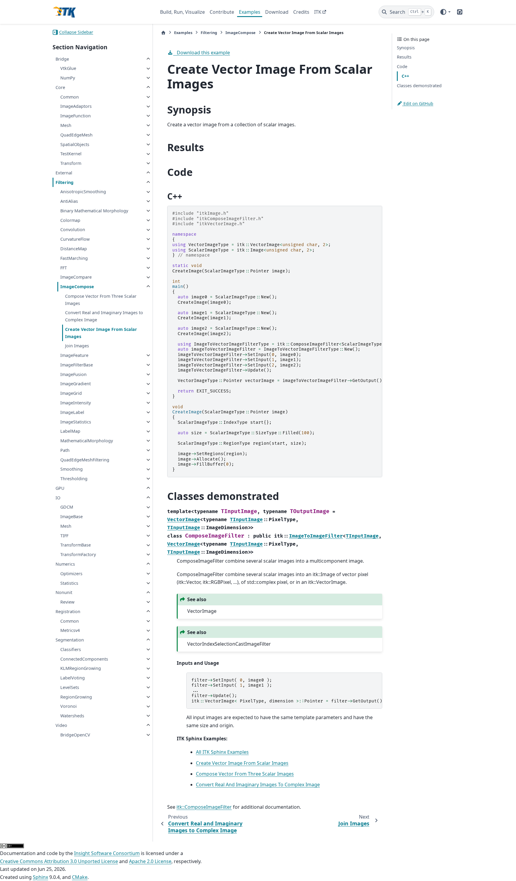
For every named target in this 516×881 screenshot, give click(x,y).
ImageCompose (77, 286)
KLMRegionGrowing (80, 668)
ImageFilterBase (76, 365)
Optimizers (71, 573)
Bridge (62, 59)
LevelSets (69, 687)
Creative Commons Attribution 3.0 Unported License (59, 861)
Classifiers (70, 649)
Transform (70, 163)
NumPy (67, 78)
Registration (68, 611)
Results (404, 57)
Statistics (69, 583)
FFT (63, 268)
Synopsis (406, 47)
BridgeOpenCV (75, 735)
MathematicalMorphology (86, 440)
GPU (60, 488)
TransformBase (75, 545)
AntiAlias (69, 201)
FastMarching (74, 258)
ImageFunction (75, 116)
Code (402, 66)
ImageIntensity (75, 403)
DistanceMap (73, 248)
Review (67, 602)
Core (60, 87)
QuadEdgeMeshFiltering (84, 460)
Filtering (64, 182)
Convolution (72, 230)
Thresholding (73, 478)
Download (276, 12)
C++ (405, 76)
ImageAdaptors (76, 106)
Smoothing (71, 469)
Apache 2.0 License (150, 861)
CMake (79, 877)
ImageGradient (75, 384)
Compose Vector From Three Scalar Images (100, 299)
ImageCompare (76, 277)
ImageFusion (73, 374)
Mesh (65, 125)
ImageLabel (72, 412)
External (64, 173)
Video (61, 725)
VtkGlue (68, 68)
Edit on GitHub (417, 103)
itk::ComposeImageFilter (204, 807)
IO (58, 498)
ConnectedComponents (84, 659)
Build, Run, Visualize (182, 12)
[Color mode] (445, 12)
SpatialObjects (74, 144)
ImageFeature (74, 355)
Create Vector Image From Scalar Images (101, 332)
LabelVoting (72, 678)
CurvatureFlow (75, 239)
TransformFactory (78, 554)
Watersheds (72, 716)
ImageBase (71, 516)
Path (65, 450)
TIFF (64, 535)
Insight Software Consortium (107, 853)
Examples (249, 12)
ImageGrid (71, 393)
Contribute (222, 12)
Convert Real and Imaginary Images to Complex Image (104, 316)
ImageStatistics (75, 422)
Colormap (70, 220)
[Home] (163, 33)
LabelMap (70, 431)
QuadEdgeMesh (76, 135)
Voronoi (68, 706)
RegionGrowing (76, 697)
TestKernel (71, 154)
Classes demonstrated (419, 85)
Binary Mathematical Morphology (94, 211)
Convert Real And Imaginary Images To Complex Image (258, 784)
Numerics (65, 564)
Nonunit (64, 592)
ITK (317, 12)
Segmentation (70, 640)
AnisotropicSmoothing (83, 192)
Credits (301, 12)
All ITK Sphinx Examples (222, 752)
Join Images (77, 346)
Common (69, 97)
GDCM (66, 507)
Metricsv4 (70, 630)
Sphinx (40, 877)
